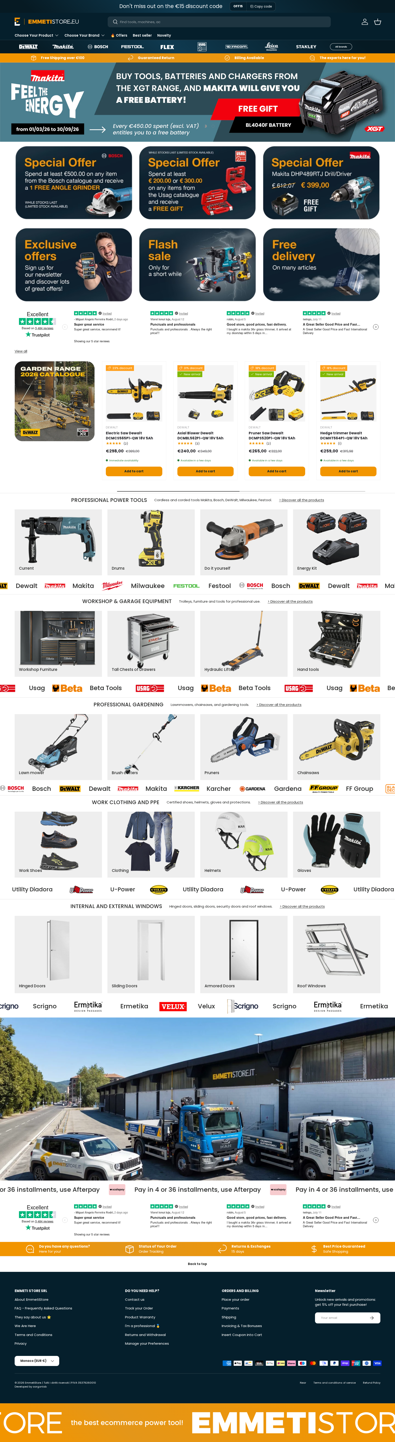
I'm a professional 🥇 (142, 1325)
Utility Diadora (137, 889)
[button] (378, 22)
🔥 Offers (119, 35)
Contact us (134, 1299)
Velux (58, 1006)
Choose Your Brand (81, 35)
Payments (230, 1308)
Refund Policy (371, 1383)
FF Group (194, 789)
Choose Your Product (34, 35)
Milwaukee (51, 586)
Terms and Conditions (33, 1334)
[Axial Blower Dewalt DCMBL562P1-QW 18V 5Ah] (205, 393)
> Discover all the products (301, 500)
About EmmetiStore (31, 1299)
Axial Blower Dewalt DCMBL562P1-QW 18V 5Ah (200, 436)
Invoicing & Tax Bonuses (242, 1325)
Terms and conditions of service (334, 1383)
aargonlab (40, 1386)
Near (303, 1383)
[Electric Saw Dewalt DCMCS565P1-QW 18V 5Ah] (134, 393)
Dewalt (243, 586)
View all (21, 351)
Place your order (235, 1299)
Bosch (184, 586)
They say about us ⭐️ (33, 1317)
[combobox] (219, 21)
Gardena (122, 789)
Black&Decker (271, 789)
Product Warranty (140, 1317)
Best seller (142, 35)
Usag (129, 688)
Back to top (197, 1264)
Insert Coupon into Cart (242, 1334)
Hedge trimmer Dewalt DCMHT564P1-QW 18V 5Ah (343, 436)
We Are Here (25, 1325)
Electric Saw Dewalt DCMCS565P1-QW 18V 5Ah (129, 436)
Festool (123, 586)
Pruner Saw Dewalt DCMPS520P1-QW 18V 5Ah (272, 436)
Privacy (21, 1343)
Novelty (164, 35)
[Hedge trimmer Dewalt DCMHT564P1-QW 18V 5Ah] (348, 393)
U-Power (57, 889)
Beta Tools (49, 688)
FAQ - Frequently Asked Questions (43, 1308)
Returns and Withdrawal (145, 1334)
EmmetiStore (33, 1383)
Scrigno (137, 1006)
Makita (299, 586)
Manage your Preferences (147, 1343)
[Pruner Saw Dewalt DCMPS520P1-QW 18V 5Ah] (277, 393)
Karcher (53, 789)
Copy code (263, 6)
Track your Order (139, 1308)
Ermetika (226, 1006)
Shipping (229, 1317)
